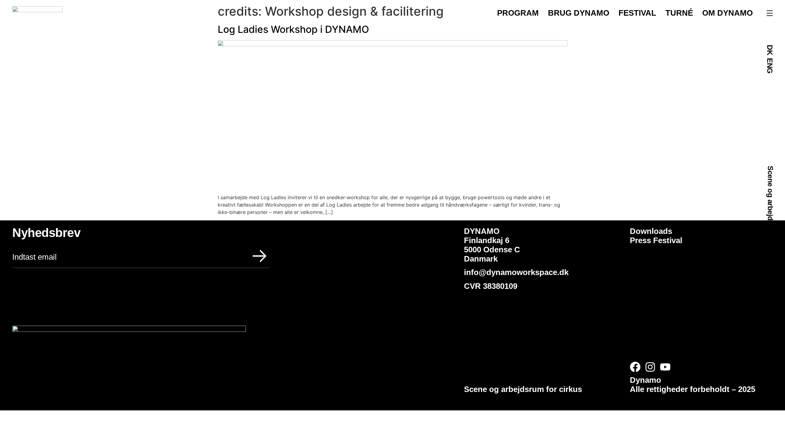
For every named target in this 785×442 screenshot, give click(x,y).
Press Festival (656, 240)
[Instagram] (650, 367)
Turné (679, 12)
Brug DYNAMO (578, 12)
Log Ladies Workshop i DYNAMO (293, 29)
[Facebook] (635, 367)
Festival (637, 12)
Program (518, 12)
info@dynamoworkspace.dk (517, 272)
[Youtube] (665, 367)
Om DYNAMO (727, 12)
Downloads (651, 231)
